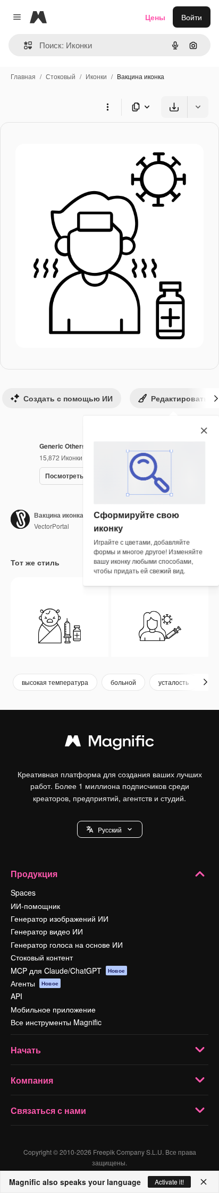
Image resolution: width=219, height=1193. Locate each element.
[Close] (203, 1181)
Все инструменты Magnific (56, 1022)
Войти (191, 17)
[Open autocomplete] (23, 45)
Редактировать (179, 398)
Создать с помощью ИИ (68, 398)
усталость (173, 681)
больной (123, 681)
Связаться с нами (48, 1110)
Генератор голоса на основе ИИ (67, 944)
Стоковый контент (42, 957)
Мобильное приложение (53, 1009)
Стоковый (60, 76)
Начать (26, 1050)
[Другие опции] (107, 106)
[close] (203, 431)
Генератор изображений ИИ (59, 918)
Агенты (34, 983)
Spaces (23, 892)
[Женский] (160, 626)
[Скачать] (174, 107)
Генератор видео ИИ (47, 931)
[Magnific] (109, 743)
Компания (32, 1080)
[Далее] (205, 682)
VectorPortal (51, 525)
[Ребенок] (59, 626)
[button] (109, 829)
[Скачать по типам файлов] (141, 107)
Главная (23, 76)
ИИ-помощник (35, 905)
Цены (155, 17)
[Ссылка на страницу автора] (20, 520)
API (16, 996)
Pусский (110, 829)
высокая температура (55, 681)
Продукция (34, 874)
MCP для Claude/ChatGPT (68, 970)
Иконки (96, 76)
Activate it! (169, 1181)
